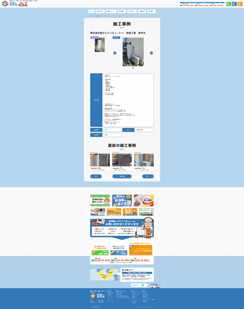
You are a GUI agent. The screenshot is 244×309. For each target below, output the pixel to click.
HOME (91, 300)
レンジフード (110, 301)
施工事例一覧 (110, 292)
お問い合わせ (101, 300)
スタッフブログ (146, 297)
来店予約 (92, 302)
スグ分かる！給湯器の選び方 (122, 296)
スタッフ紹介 (145, 294)
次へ (147, 176)
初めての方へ (119, 294)
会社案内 (144, 292)
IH (108, 299)
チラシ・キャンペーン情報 (148, 299)
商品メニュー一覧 (136, 292)
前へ (96, 176)
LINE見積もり (101, 302)
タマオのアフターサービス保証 (122, 297)
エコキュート (110, 296)
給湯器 (109, 294)
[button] (115, 53)
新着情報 (144, 301)
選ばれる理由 (119, 292)
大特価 (133, 302)
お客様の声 (145, 296)
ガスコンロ (110, 297)
